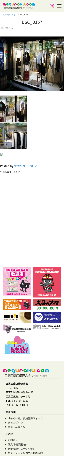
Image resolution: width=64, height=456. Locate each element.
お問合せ (13, 440)
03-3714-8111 (20, 400)
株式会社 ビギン (25, 166)
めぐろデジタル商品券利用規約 (25, 453)
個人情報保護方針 (18, 444)
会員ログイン (15, 422)
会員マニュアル (16, 426)
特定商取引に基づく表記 (21, 448)
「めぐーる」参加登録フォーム (25, 418)
